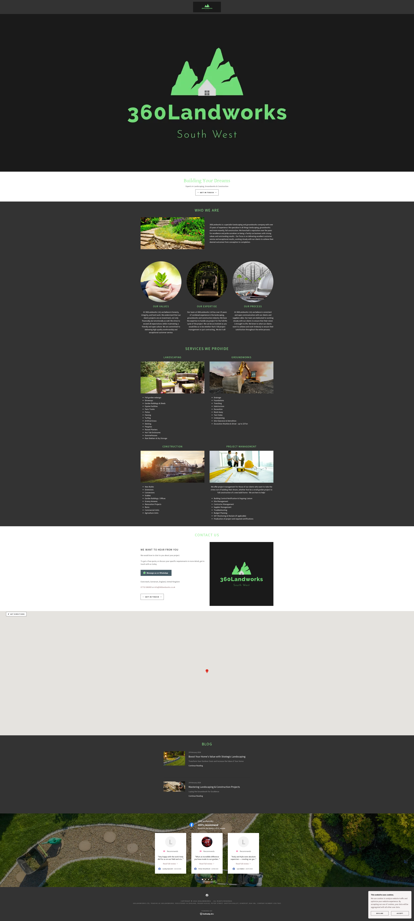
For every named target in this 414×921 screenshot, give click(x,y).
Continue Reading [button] (196, 765)
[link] (207, 7)
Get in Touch (207, 192)
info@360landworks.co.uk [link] (164, 587)
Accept (400, 913)
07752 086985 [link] (146, 587)
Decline (379, 913)
